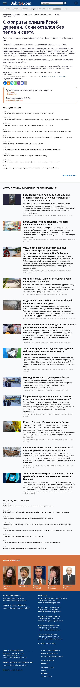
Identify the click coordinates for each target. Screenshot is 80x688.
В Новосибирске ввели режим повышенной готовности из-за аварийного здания (31, 149)
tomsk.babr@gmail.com (53, 639)
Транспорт (48, 215)
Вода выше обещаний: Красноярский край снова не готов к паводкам (48, 302)
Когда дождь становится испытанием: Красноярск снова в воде (45, 223)
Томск (56, 342)
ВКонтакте (11, 94)
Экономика (50, 439)
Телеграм (11, 92)
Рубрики (24, 9)
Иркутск (62, 271)
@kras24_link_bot (52, 618)
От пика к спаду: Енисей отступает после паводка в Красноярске (47, 280)
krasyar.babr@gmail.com (54, 621)
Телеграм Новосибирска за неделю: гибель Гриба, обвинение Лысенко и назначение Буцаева (48, 476)
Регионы (7, 9)
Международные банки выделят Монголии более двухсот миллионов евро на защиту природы (37, 131)
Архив (64, 9)
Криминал (45, 369)
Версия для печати (48, 76)
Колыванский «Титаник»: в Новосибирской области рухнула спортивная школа (48, 449)
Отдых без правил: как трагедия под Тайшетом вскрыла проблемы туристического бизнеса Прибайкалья (45, 250)
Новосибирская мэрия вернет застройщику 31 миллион (23, 143)
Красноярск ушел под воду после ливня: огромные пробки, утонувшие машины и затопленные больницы (47, 198)
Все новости (69, 175)
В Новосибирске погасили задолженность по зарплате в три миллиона (28, 113)
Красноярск (57, 215)
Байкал (68, 271)
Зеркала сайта (46, 676)
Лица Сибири (11, 560)
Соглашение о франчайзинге (52, 656)
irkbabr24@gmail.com (53, 612)
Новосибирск (49, 390)
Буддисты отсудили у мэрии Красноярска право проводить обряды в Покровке (31, 168)
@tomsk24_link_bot (53, 637)
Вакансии (45, 663)
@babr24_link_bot (17, 598)
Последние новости (12, 108)
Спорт (60, 492)
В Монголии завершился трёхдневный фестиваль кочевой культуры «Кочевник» (31, 162)
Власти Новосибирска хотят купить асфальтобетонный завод (25, 156)
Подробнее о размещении (13, 670)
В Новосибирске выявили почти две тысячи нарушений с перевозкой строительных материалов (37, 137)
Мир (50, 14)
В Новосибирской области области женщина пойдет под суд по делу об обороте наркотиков (36, 119)
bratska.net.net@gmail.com (20, 608)
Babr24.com (28, 14)
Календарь (45, 673)
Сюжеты (15, 9)
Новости (57, 9)
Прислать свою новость (46, 643)
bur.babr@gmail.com (52, 603)
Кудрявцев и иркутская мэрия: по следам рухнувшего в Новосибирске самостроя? (47, 397)
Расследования (53, 271)
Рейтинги (41, 9)
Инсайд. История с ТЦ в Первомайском (46, 377)
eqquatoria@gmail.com (18, 657)
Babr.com (20, 3)
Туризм (44, 271)
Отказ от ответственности (50, 650)
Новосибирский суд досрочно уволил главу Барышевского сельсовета (28, 125)
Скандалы (49, 342)
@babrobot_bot (16, 655)
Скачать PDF (61, 76)
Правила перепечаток (49, 653)
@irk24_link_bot (52, 609)
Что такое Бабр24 (47, 660)
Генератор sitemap (50, 683)
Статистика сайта (47, 667)
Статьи (49, 9)
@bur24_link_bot (52, 600)
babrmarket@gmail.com (18, 665)
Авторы (32, 9)
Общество (58, 239)
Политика (50, 414)
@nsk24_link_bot (52, 628)
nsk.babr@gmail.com (52, 630)
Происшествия (41, 14)
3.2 (16, 683)
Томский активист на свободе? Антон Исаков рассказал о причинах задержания (49, 326)
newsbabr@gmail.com (14, 100)
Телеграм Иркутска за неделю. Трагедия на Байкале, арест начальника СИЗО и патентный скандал (48, 351)
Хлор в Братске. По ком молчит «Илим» (46, 422)
